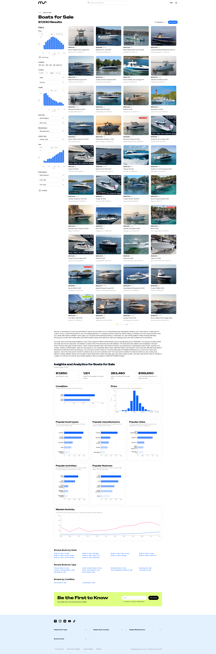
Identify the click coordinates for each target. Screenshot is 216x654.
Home (40, 12)
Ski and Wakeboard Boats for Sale (121, 570)
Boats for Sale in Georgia (118, 555)
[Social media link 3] (64, 621)
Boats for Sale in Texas (146, 553)
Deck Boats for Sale (88, 572)
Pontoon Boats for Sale (61, 568)
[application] (80, 398)
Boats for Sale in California (147, 555)
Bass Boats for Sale (145, 568)
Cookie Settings (88, 649)
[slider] (43, 49)
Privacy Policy (59, 649)
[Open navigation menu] (176, 2)
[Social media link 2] (60, 621)
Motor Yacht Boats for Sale (91, 570)
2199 (126, 324)
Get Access (153, 598)
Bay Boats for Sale (60, 572)
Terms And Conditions (73, 649)
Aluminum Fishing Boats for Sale (64, 570)
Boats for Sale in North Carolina (64, 555)
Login (171, 2)
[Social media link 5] (74, 621)
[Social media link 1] (55, 621)
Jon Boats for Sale (145, 570)
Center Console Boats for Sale (92, 568)
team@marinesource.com (139, 649)
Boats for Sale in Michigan (90, 553)
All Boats (98, 649)
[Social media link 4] (69, 621)
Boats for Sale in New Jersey (120, 553)
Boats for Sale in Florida (61, 553)
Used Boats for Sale (88, 582)
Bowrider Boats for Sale (118, 568)
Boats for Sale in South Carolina (64, 557)
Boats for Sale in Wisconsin (91, 557)
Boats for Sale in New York (91, 555)
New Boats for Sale (60, 582)
